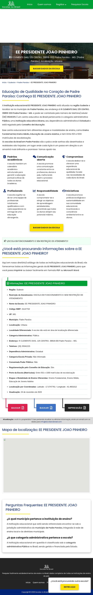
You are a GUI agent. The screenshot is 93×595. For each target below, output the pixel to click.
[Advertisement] (46, 26)
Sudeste (12, 82)
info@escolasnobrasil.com (51, 422)
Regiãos (60, 4)
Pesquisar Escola (79, 4)
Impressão (75, 408)
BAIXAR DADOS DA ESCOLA (46, 68)
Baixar (16, 408)
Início (29, 4)
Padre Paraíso (23, 82)
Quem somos (44, 4)
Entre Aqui (69, 584)
